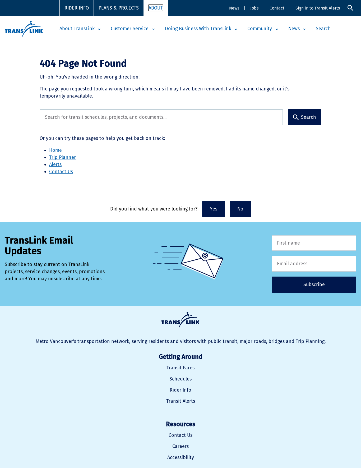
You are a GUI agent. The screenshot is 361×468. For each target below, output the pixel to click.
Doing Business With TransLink (198, 28)
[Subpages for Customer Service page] (153, 29)
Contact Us (61, 172)
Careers (180, 446)
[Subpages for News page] (304, 29)
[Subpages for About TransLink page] (99, 29)
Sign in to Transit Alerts (317, 8)
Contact (277, 8)
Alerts (55, 164)
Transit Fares (180, 368)
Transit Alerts (180, 401)
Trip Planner (62, 157)
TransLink (180, 320)
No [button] (240, 209)
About (156, 8)
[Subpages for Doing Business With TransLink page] (236, 29)
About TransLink (77, 28)
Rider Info (76, 8)
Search (350, 8)
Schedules (180, 379)
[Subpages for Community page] (277, 29)
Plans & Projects (119, 8)
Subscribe (314, 284)
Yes (213, 209)
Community (259, 28)
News (234, 8)
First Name (314, 243)
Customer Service (130, 28)
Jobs (254, 8)
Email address (314, 264)
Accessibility (180, 457)
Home (55, 150)
